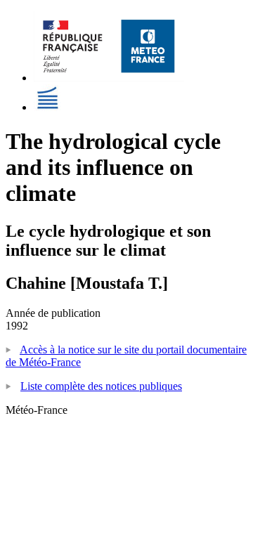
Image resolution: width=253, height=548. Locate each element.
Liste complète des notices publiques (101, 386)
